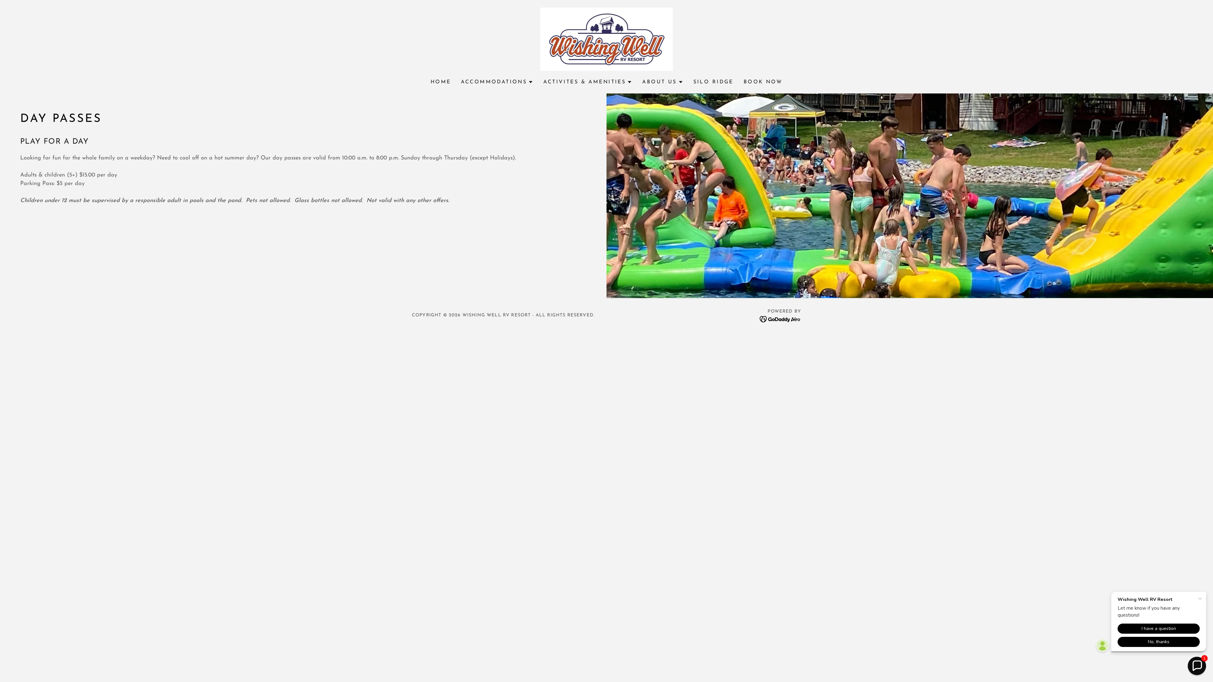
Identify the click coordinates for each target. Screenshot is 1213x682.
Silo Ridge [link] (713, 82)
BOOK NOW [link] (763, 82)
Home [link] (441, 82)
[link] (606, 39)
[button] (497, 82)
